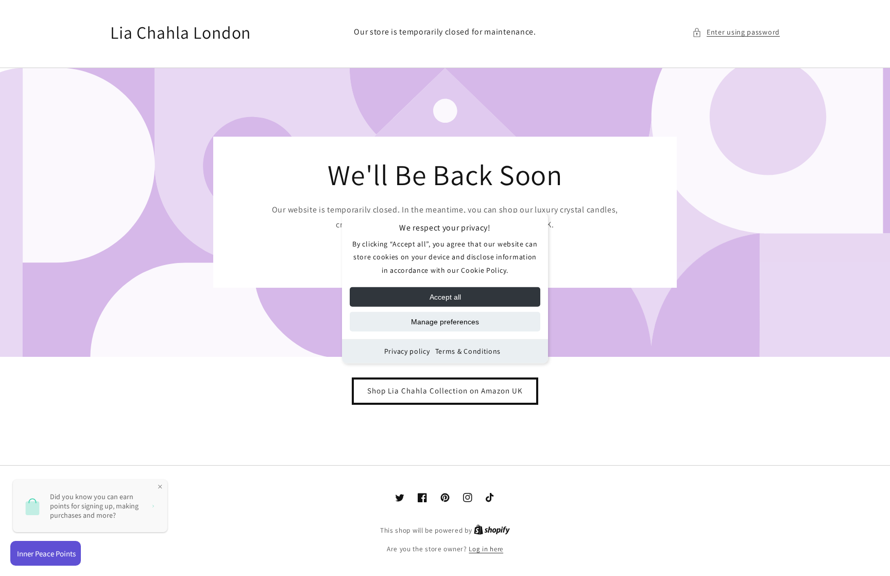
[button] (736, 32)
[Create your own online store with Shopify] (492, 530)
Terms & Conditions (468, 351)
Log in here (486, 549)
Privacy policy (407, 351)
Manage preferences (445, 322)
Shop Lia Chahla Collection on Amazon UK (445, 391)
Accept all (445, 297)
